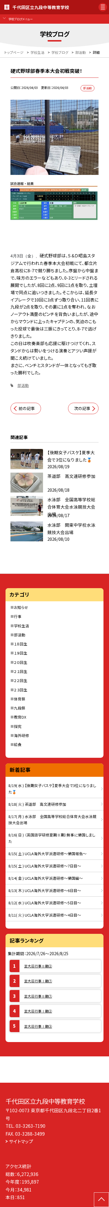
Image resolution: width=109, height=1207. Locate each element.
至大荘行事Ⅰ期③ (38, 1026)
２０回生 (20, 662)
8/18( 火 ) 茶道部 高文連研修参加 (37, 804)
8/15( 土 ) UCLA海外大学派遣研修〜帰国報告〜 (47, 853)
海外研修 (21, 735)
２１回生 (20, 671)
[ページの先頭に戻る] (101, 1200)
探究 (18, 726)
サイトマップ (21, 1141)
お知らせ (21, 607)
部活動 (23, 385)
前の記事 (27, 408)
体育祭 (19, 699)
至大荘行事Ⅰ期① (38, 980)
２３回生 (20, 690)
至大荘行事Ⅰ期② (38, 1010)
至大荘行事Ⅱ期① (38, 996)
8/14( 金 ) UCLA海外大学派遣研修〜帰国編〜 (45, 878)
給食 (18, 744)
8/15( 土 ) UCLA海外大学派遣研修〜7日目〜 (44, 866)
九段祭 (19, 708)
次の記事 (82, 408)
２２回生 (20, 680)
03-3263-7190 (30, 1125)
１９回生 (20, 653)
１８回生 (20, 644)
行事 (18, 616)
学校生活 (21, 626)
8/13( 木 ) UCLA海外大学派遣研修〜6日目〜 (44, 890)
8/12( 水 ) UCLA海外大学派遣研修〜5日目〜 (44, 902)
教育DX (20, 717)
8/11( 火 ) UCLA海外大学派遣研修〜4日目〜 (44, 915)
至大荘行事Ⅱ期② (38, 965)
